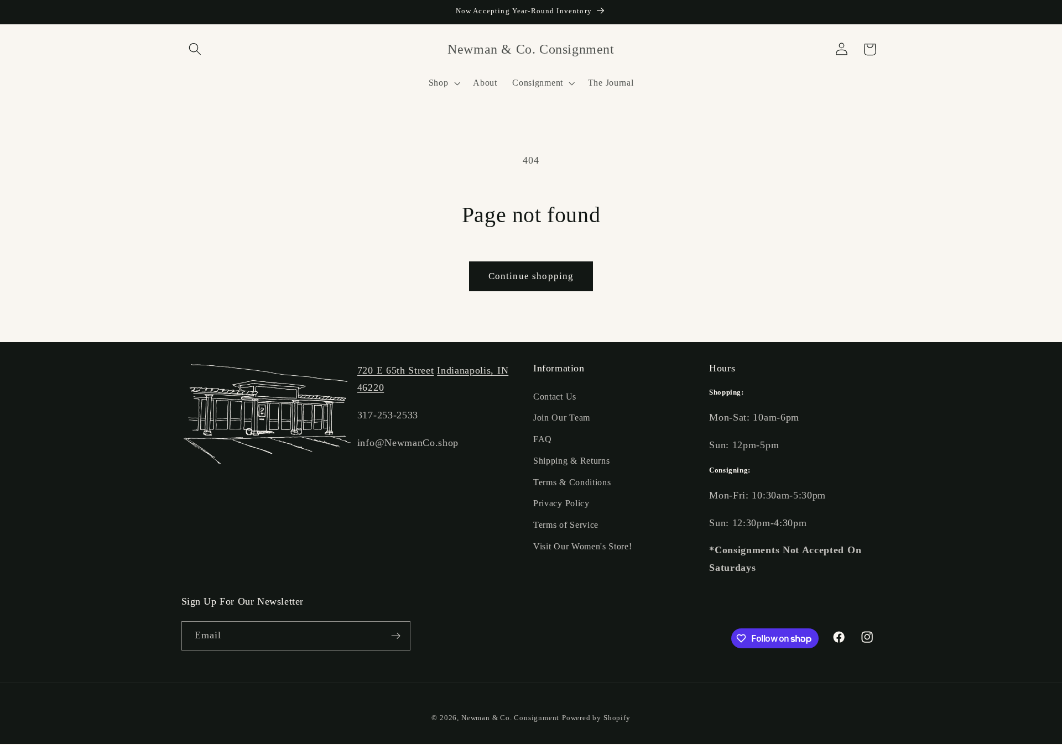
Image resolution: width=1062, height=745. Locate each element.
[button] (195, 49)
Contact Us (554, 396)
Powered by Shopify (596, 718)
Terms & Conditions (572, 482)
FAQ (542, 439)
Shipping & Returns (571, 460)
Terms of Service (565, 524)
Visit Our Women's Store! (582, 546)
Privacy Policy (561, 503)
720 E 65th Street (395, 370)
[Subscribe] (396, 636)
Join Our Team (561, 417)
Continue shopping (531, 276)
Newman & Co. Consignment (510, 718)
